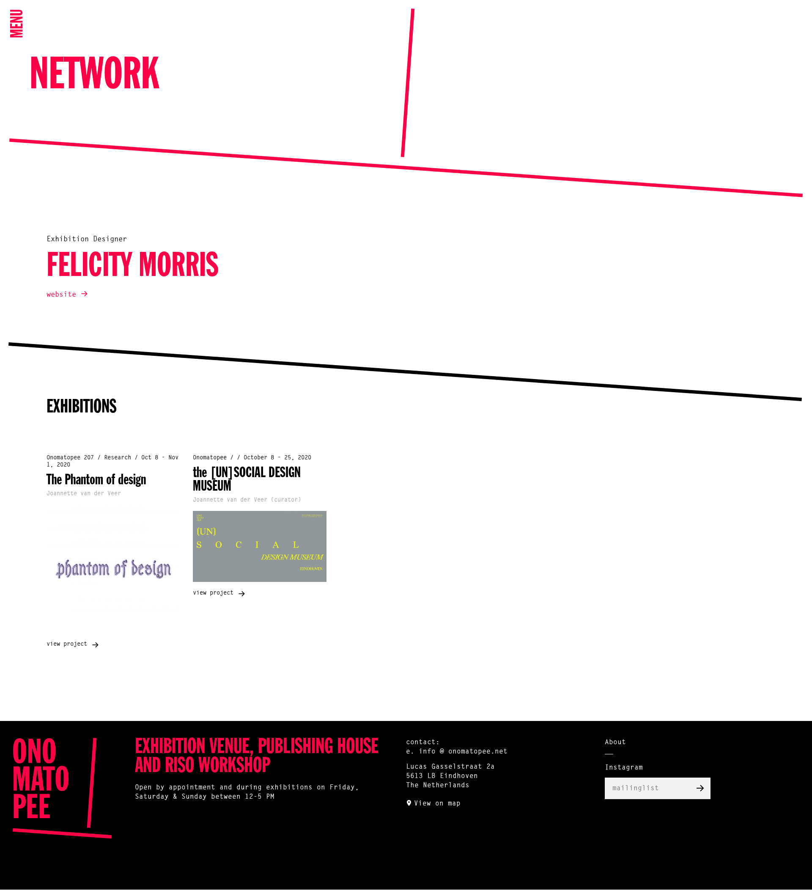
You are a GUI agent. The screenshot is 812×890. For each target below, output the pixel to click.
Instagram (624, 767)
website (61, 294)
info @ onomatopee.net (463, 751)
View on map (437, 803)
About (615, 742)
